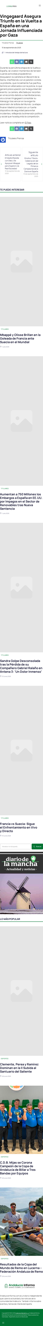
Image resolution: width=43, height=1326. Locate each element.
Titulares (19, 43)
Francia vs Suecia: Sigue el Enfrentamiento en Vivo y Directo (18, 827)
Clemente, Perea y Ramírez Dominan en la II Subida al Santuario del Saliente (19, 1068)
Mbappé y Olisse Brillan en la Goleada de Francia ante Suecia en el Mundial (20, 338)
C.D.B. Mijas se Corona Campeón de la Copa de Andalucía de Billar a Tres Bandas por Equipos (18, 1167)
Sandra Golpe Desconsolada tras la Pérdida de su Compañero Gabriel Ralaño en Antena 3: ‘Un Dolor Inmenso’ (21, 666)
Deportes (4, 1058)
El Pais (28, 122)
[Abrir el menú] (39, 5)
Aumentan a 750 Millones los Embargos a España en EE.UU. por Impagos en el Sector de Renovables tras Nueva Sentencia (21, 501)
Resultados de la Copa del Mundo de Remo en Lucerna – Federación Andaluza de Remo (21, 1268)
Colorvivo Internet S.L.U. (22, 1313)
